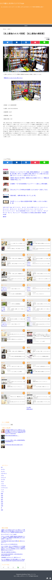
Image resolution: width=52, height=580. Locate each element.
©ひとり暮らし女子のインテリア (21, 576)
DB (4, 207)
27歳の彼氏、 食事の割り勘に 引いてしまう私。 (23, 195)
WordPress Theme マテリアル (29, 574)
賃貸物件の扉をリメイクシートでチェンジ (14, 386)
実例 (2, 497)
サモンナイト (13, 209)
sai (11, 207)
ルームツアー (16, 212)
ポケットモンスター (32, 210)
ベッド (2, 489)
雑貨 (2, 509)
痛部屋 (44, 212)
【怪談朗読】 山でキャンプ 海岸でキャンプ (11, 557)
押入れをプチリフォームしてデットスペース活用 (41, 263)
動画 (48, 39)
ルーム (10, 212)
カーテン (3, 469)
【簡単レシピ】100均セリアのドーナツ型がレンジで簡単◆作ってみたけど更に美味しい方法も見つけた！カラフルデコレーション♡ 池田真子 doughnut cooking (13, 531)
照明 (2, 501)
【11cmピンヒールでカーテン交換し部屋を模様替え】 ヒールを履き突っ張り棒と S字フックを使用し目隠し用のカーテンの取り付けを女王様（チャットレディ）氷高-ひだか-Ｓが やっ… (29, 173)
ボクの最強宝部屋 (20, 210)
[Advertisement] (26, 17)
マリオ (5, 212)
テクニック (3, 477)
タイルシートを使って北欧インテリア (13, 288)
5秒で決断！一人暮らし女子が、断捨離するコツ (15, 258)
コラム (2, 475)
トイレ (2, 483)
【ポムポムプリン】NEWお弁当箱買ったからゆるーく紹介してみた (29, 189)
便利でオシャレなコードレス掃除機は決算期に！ (41, 356)
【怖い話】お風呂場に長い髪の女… (8, 552)
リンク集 (29, 407)
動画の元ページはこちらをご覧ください (13, 77)
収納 (2, 495)
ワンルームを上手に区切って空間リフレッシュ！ (41, 386)
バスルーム (3, 485)
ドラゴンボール (39, 209)
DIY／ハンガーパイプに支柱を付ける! (9, 544)
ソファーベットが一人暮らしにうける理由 (14, 371)
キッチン (3, 471)
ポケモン (40, 210)
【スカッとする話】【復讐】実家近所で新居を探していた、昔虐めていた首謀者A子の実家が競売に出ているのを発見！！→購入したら (13, 537)
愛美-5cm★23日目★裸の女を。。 (12, 435)
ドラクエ (21, 209)
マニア (46, 210)
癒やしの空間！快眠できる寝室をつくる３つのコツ (41, 243)
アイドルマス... (17, 207)
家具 (2, 499)
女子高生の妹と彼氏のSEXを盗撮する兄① (14, 444)
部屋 (4, 214)
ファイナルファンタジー (9, 210)
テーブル (3, 479)
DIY (2, 467)
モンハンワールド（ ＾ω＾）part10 (39, 341)
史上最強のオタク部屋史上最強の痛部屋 (31, 212)
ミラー (2, 491)
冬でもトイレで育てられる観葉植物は (13, 303)
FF (8, 207)
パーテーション (4, 487)
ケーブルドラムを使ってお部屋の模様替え (14, 293)
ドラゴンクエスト (29, 209)
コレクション (44, 207)
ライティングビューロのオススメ (38, 293)
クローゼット (4, 473)
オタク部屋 (30, 207)
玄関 (2, 503)
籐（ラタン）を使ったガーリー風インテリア (14, 366)
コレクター (6, 209)
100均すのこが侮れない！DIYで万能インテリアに (15, 248)
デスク (2, 481)
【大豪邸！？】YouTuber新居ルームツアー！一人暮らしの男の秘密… (29, 183)
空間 (2, 505)
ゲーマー (37, 207)
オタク (24, 207)
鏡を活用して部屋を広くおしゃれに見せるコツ (15, 339)
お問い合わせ (30, 409)
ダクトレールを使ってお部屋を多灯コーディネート (41, 366)
